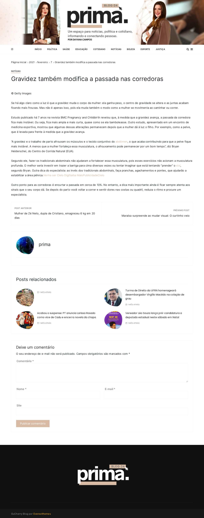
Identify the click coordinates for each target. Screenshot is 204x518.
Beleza (131, 49)
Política (52, 49)
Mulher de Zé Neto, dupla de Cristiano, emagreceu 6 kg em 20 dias (55, 215)
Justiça (160, 49)
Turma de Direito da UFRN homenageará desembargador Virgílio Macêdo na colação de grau (154, 294)
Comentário (25, 361)
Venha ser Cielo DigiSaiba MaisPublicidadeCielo (74, 175)
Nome (21, 389)
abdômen (121, 141)
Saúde (66, 49)
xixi (178, 165)
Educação (81, 49)
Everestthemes (42, 513)
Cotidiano (99, 49)
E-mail (110, 389)
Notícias (116, 49)
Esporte (145, 49)
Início (38, 49)
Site (19, 405)
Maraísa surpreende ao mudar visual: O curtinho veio (155, 215)
